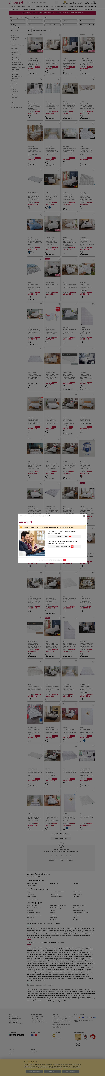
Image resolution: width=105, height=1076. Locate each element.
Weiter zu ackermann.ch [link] (62, 546)
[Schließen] (84, 516)
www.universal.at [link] (51, 560)
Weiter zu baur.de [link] (62, 536)
